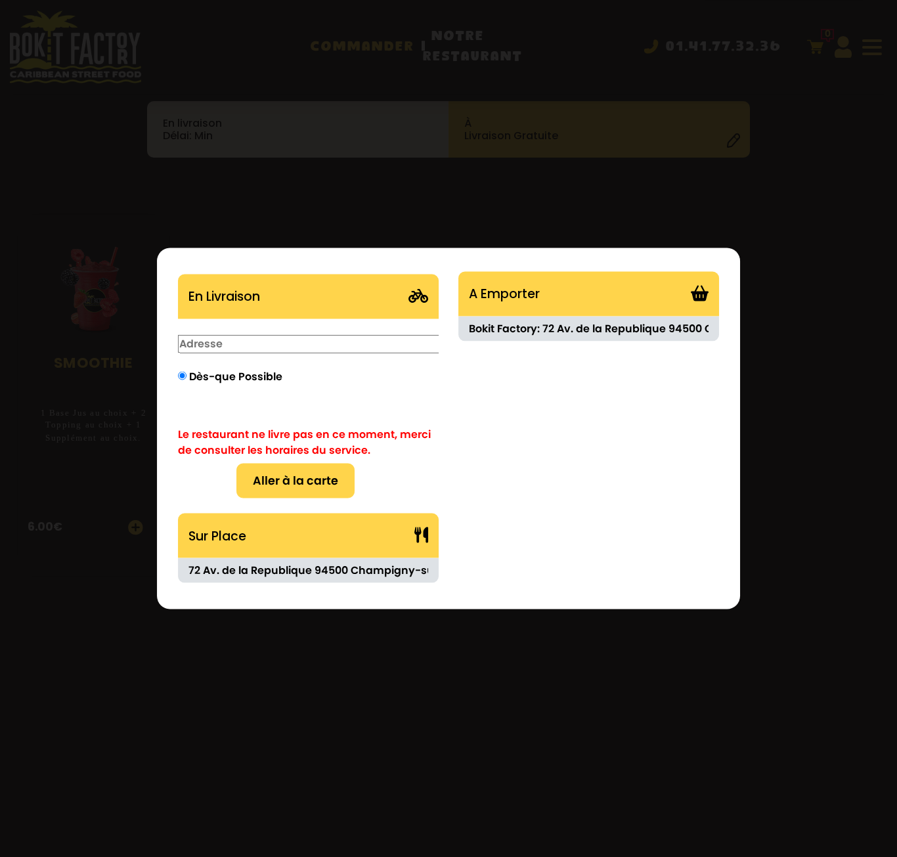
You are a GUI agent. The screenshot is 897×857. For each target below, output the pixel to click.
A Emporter (504, 293)
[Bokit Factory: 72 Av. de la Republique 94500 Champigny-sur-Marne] (588, 328)
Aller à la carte (295, 481)
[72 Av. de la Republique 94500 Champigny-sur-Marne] (308, 570)
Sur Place (217, 535)
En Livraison (224, 295)
